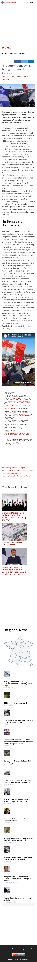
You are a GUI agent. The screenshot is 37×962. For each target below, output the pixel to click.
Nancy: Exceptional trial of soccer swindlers (17, 899)
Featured (5, 473)
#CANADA (17, 399)
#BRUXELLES (24, 414)
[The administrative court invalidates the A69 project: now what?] (7, 834)
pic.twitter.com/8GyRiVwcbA (17, 433)
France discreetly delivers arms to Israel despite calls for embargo (17, 781)
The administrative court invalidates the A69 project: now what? (18, 839)
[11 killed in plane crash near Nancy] (7, 699)
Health (14, 468)
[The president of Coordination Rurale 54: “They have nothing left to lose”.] (7, 873)
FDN (4, 53)
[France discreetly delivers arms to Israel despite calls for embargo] (7, 776)
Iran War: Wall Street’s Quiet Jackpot (12, 543)
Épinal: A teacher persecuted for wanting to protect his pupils (17, 800)
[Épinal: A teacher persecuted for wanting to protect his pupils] (7, 796)
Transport (21, 53)
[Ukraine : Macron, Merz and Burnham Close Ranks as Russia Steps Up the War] (14, 510)
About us (7, 949)
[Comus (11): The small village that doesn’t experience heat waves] (7, 757)
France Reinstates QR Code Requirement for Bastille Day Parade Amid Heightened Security (14, 571)
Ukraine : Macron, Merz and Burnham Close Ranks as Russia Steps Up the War (14, 516)
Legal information (27, 949)
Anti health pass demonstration (16, 470)
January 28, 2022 (12, 443)
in (31, 61)
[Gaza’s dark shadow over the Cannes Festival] (7, 815)
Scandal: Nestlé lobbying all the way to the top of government (18, 858)
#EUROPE (9, 405)
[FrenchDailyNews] (8, 2)
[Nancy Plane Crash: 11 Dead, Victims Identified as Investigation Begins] (7, 678)
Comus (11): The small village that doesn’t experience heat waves (17, 762)
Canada (31, 470)
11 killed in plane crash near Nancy (17, 703)
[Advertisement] (18, 24)
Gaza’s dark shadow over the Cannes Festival (15, 820)
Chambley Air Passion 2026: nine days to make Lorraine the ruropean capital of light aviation (18, 741)
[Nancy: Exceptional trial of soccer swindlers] (7, 894)
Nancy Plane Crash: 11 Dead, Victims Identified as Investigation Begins (18, 684)
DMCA (14, 954)
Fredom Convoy (15, 473)
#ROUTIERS (22, 402)
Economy (11, 53)
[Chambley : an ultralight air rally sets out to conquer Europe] (7, 716)
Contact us (15, 949)
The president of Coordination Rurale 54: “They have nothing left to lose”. (17, 879)
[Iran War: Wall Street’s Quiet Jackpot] (14, 540)
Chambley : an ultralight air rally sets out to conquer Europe (18, 721)
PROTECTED (20, 954)
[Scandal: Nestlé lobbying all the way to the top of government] (7, 853)
